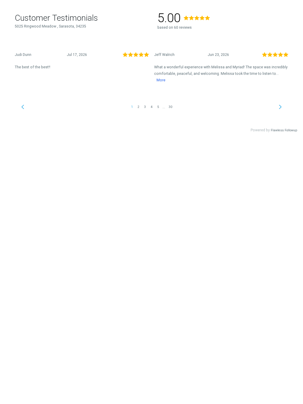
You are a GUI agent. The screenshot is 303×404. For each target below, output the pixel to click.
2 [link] (138, 107)
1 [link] (132, 107)
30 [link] (170, 107)
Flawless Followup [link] (284, 130)
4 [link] (151, 107)
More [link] (161, 80)
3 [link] (145, 107)
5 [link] (158, 107)
